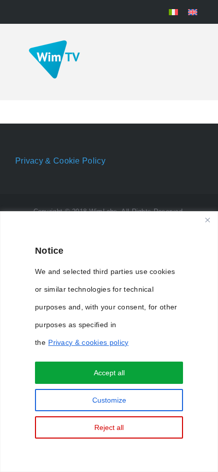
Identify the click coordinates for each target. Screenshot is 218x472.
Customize (109, 400)
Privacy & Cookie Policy (60, 160)
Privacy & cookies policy (88, 342)
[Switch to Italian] (173, 12)
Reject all (109, 427)
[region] (109, 341)
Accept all (109, 373)
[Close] (207, 220)
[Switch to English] (192, 12)
